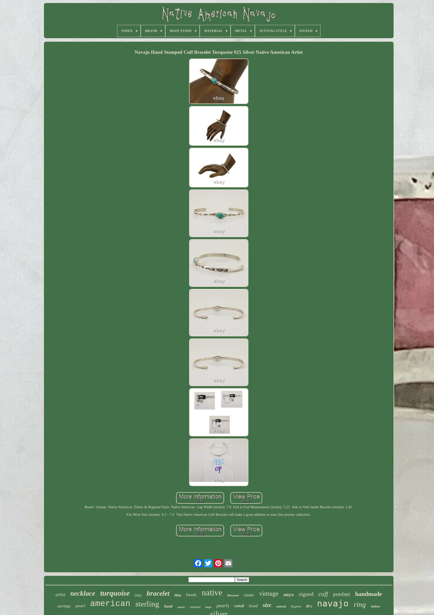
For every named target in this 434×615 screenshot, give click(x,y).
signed (306, 594)
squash (181, 607)
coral (239, 605)
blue (178, 595)
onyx (289, 594)
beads (191, 594)
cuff (323, 593)
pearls (222, 605)
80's (309, 606)
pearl (80, 605)
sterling (147, 603)
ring (360, 604)
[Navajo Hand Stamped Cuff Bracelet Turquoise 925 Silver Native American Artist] (218, 81)
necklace (82, 593)
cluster (249, 595)
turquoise (115, 593)
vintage (269, 593)
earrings (64, 606)
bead (253, 605)
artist (60, 594)
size (267, 605)
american (110, 603)
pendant (341, 594)
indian (375, 606)
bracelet (158, 593)
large (208, 606)
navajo (333, 603)
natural (281, 606)
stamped (195, 606)
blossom (233, 595)
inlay (138, 595)
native (212, 592)
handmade (368, 594)
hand (168, 606)
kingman (296, 606)
